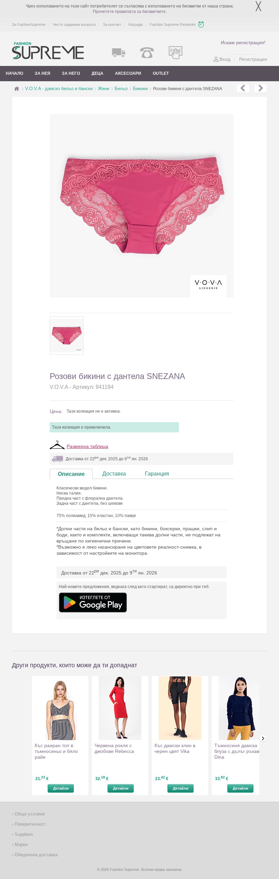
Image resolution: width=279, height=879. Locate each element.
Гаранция (157, 474)
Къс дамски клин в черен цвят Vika (174, 748)
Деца (97, 73)
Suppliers (23, 834)
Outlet (161, 73)
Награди (135, 24)
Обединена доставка (35, 854)
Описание (71, 474)
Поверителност (29, 824)
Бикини (140, 88)
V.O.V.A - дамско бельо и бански (59, 88)
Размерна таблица (87, 446)
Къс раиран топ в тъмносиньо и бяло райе (56, 751)
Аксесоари (128, 73)
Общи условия (29, 813)
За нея (42, 73)
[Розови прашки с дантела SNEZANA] (243, 89)
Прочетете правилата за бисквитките (129, 11)
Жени (103, 88)
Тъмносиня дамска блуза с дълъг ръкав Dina (236, 751)
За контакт (112, 24)
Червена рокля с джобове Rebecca (114, 748)
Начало (14, 73)
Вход (224, 59)
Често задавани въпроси (74, 24)
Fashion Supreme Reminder (173, 24)
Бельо (121, 88)
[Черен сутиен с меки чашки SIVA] (260, 89)
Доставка (114, 474)
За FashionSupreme (29, 24)
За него (71, 73)
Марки (20, 844)
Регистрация (253, 59)
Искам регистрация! (243, 42)
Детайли (61, 788)
